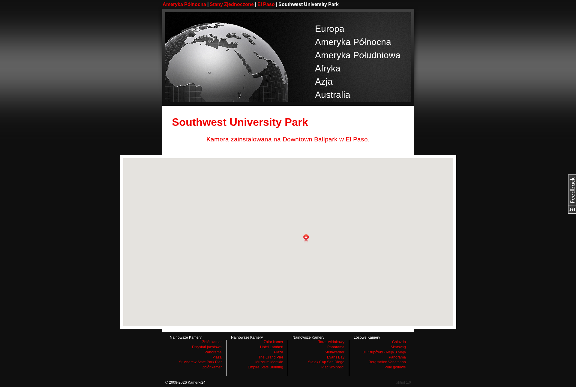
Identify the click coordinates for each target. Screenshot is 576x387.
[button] (306, 238)
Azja (324, 81)
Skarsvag (398, 347)
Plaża (217, 357)
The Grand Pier (270, 357)
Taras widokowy (331, 342)
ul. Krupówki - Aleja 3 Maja (384, 352)
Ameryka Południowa (357, 55)
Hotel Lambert (271, 347)
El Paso (266, 4)
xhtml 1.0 (403, 382)
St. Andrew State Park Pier (200, 362)
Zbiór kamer (212, 342)
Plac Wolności (332, 367)
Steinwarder (334, 352)
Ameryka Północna (184, 4)
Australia (332, 95)
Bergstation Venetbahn (387, 362)
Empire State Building (265, 367)
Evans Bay (335, 357)
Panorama (213, 352)
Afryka (327, 68)
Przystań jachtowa (207, 347)
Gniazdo (399, 342)
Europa (329, 29)
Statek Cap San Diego (326, 362)
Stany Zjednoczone (232, 4)
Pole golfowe (395, 367)
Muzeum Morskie (269, 362)
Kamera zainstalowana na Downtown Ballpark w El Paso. (288, 139)
